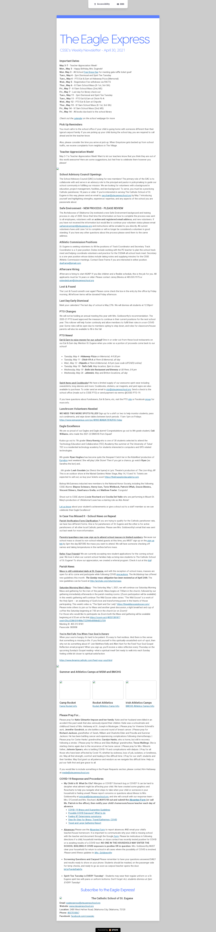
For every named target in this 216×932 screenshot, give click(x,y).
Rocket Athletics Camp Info (106, 706)
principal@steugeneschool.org (93, 796)
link (149, 560)
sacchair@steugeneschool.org (116, 195)
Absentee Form (137, 800)
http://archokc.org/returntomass (105, 581)
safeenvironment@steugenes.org (76, 226)
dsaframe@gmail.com (70, 263)
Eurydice (64, 460)
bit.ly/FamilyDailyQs (73, 869)
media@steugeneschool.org (75, 772)
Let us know (65, 506)
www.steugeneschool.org (81, 906)
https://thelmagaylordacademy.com (122, 477)
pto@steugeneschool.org (118, 389)
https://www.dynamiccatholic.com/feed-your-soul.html (86, 660)
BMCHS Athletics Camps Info (140, 706)
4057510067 (73, 912)
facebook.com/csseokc (82, 916)
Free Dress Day (91, 72)
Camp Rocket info (68, 706)
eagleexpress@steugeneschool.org (83, 903)
